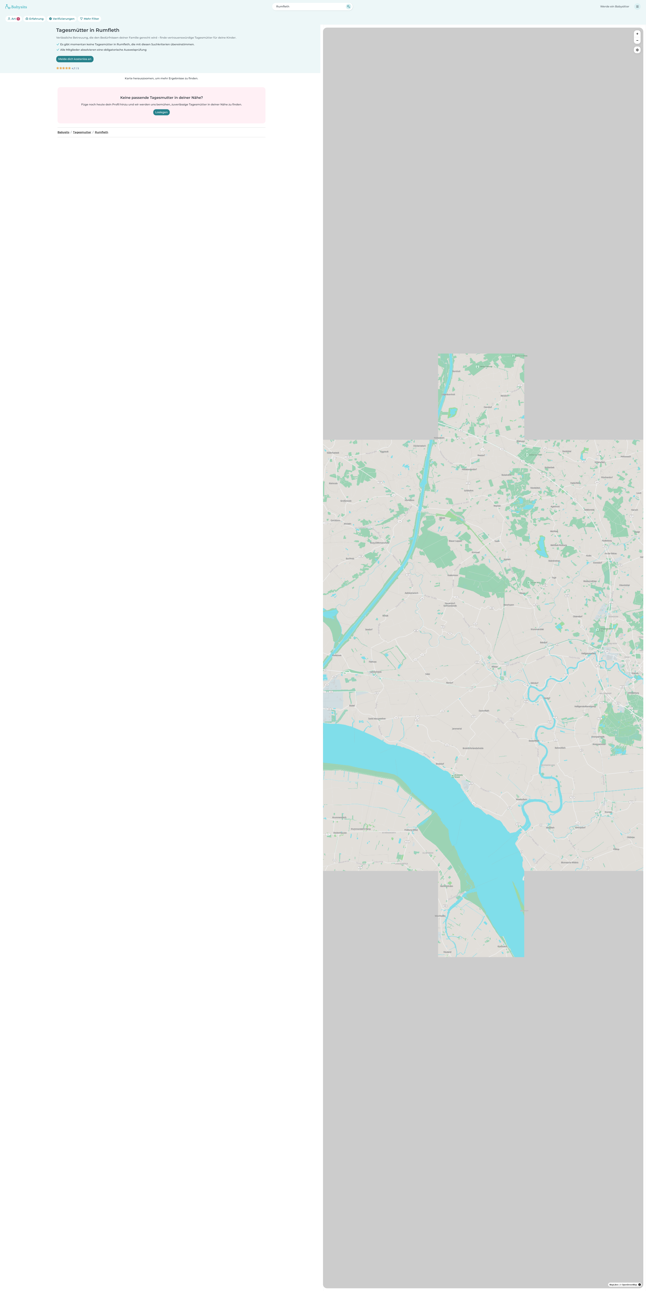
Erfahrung (36, 18)
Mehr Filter (91, 18)
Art (15, 18)
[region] (483, 658)
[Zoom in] (637, 33)
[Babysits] (16, 6)
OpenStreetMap (629, 1284)
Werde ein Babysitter (614, 6)
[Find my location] (637, 49)
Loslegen (161, 112)
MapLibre (613, 1284)
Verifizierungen (63, 18)
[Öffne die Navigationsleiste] (637, 6)
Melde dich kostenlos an (74, 59)
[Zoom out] (637, 40)
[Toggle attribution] (640, 1285)
